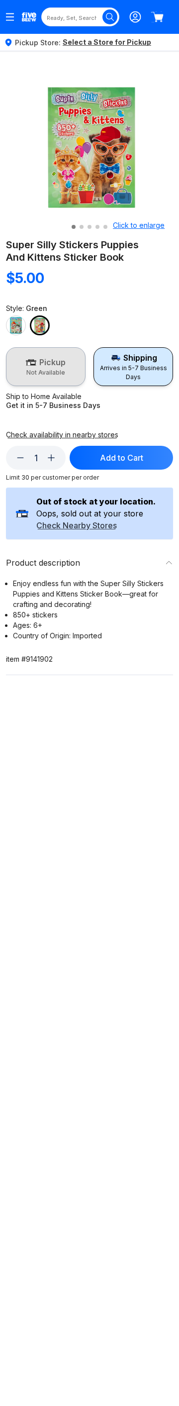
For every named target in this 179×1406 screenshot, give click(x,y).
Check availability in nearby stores (62, 435)
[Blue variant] (16, 325)
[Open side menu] (10, 17)
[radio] (46, 366)
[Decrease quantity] (20, 458)
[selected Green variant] (40, 325)
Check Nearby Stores (76, 525)
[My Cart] (157, 17)
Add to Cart (121, 458)
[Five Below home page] (29, 17)
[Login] (135, 17)
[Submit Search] (109, 16)
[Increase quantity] (51, 458)
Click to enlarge (139, 225)
